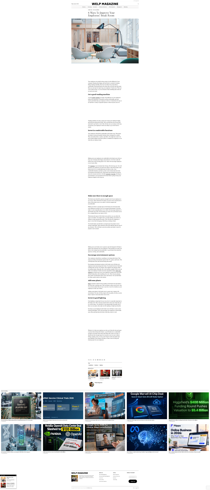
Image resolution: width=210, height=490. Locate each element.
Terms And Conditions (103, 481)
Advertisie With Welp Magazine (104, 476)
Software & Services (116, 476)
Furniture (96, 365)
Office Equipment (116, 474)
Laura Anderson (88, 421)
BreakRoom (91, 365)
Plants (89, 283)
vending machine (96, 97)
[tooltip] (134, 0)
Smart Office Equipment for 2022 (116, 377)
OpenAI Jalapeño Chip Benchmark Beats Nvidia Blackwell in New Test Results (17, 420)
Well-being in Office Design (92, 378)
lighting (101, 365)
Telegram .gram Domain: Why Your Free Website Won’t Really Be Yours (99, 420)
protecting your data (110, 174)
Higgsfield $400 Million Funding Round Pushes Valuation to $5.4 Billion (183, 420)
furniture (92, 166)
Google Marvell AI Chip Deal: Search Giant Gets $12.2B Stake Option (140, 420)
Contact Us (101, 477)
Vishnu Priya (4, 421)
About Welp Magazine (103, 474)
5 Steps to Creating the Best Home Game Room (104, 378)
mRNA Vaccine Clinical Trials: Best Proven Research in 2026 (55, 420)
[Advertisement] (105, 72)
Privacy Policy (101, 479)
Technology (115, 479)
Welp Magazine (98, 382)
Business (114, 477)
